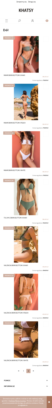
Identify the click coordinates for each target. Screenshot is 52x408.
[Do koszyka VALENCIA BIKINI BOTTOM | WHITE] (45, 324)
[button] (6, 20)
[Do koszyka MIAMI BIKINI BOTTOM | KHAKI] (45, 39)
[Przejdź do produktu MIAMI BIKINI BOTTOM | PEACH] (26, 102)
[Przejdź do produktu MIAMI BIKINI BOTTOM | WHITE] (26, 149)
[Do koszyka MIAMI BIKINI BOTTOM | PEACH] (45, 86)
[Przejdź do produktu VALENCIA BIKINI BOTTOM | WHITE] (26, 339)
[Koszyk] (45, 20)
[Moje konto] (32, 20)
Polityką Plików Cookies (17, 401)
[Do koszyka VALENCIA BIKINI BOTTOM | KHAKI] (45, 229)
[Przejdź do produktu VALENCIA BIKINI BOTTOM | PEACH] (26, 292)
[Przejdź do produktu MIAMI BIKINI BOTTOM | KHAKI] (26, 54)
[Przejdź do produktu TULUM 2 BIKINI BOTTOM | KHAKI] (26, 197)
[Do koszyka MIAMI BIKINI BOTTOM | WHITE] (45, 134)
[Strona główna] (26, 10)
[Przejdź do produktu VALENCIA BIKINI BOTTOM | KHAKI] (26, 244)
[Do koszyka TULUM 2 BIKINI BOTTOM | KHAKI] (45, 181)
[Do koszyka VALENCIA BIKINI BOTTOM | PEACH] (45, 276)
